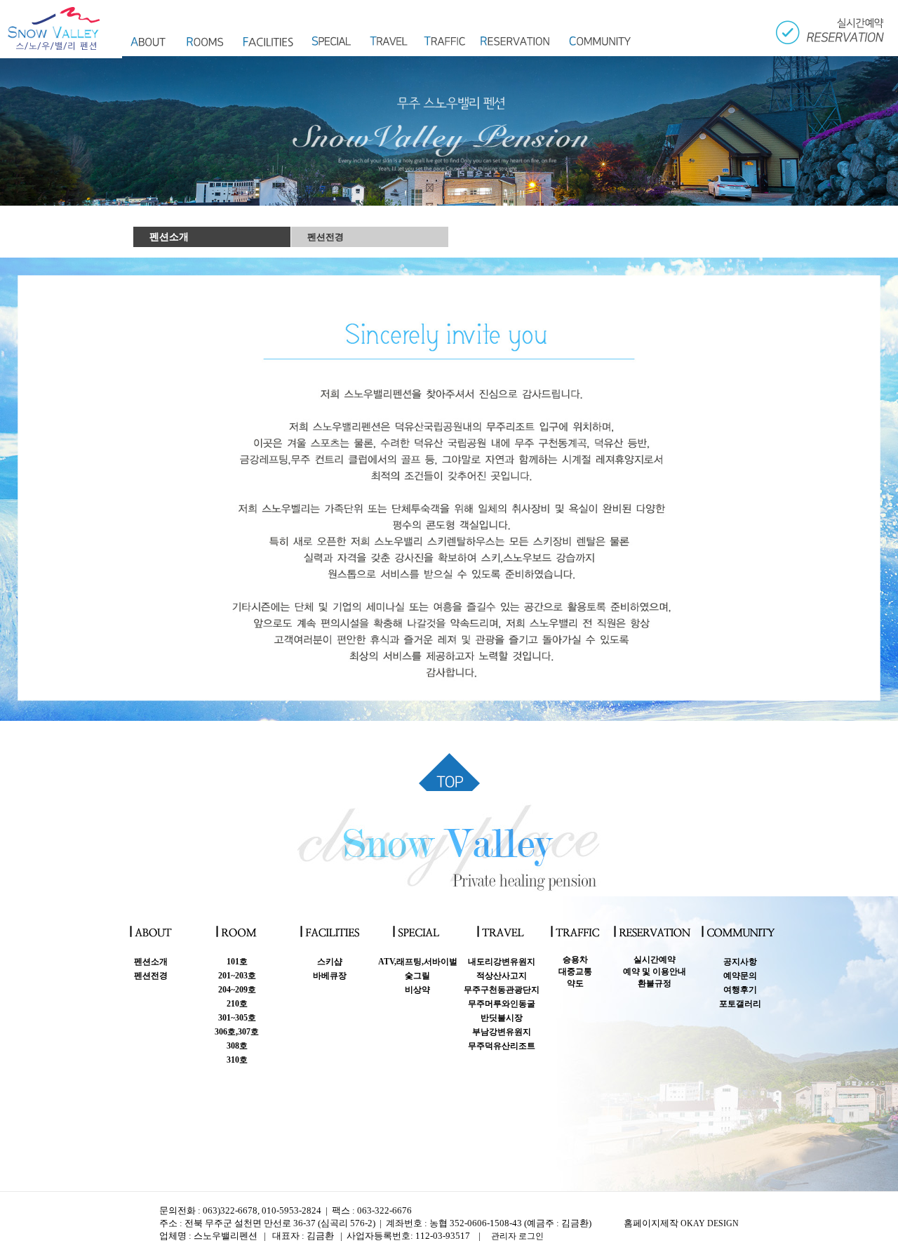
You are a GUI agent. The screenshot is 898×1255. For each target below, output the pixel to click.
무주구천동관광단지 (502, 990)
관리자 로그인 (517, 1236)
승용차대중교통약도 (575, 971)
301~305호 (237, 1018)
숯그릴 (417, 976)
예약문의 (740, 976)
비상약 (417, 990)
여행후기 (740, 990)
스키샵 (329, 962)
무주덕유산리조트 (501, 1046)
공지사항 (740, 962)
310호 (237, 1060)
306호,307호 (237, 1032)
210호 (237, 1004)
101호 (237, 962)
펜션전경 (325, 237)
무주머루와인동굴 (501, 1004)
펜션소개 (169, 237)
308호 (237, 1046)
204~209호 (237, 990)
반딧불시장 (502, 1018)
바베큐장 (330, 976)
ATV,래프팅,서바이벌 (417, 962)
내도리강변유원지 (501, 962)
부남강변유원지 (501, 1032)
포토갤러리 (740, 1004)
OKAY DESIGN (710, 1223)
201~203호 (237, 976)
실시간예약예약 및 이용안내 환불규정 (654, 971)
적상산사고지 (501, 976)
